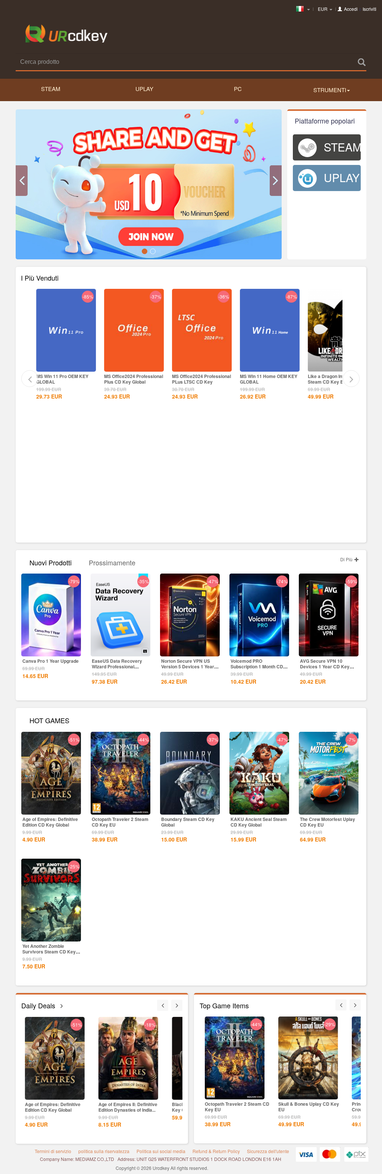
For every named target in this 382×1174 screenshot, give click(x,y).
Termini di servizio (53, 1151)
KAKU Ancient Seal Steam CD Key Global (259, 822)
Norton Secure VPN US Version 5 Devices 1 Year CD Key (187, 666)
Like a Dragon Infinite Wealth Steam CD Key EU (338, 379)
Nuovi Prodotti (50, 562)
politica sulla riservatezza (103, 1151)
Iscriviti (369, 9)
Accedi (351, 9)
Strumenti (329, 90)
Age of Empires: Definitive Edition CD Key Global (50, 822)
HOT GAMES (49, 719)
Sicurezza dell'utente (268, 1151)
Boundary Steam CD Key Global (188, 822)
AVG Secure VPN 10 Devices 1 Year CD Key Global (325, 666)
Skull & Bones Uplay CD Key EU (305, 1106)
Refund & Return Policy (216, 1151)
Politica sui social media (161, 1151)
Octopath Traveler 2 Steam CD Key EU (120, 822)
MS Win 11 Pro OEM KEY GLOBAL (62, 379)
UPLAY (144, 89)
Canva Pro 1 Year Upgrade (50, 661)
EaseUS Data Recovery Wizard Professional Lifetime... (117, 666)
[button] (22, 180)
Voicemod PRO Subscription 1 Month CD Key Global (257, 666)
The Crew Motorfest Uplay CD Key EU (327, 822)
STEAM (50, 89)
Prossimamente (112, 562)
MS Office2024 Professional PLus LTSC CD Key (201, 379)
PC (238, 89)
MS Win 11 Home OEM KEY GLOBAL (268, 379)
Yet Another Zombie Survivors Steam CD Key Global (49, 952)
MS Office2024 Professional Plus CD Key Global (133, 379)
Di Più (347, 559)
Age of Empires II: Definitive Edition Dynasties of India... (126, 1107)
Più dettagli (66, 365)
